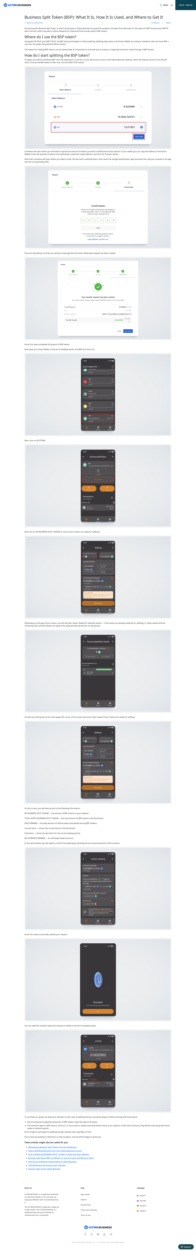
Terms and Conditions (89, 1210)
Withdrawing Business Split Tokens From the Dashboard (52, 1147)
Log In (181, 5)
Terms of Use (86, 1215)
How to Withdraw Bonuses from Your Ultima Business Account (55, 1151)
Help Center (85, 1194)
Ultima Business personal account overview (46, 1165)
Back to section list (35, 23)
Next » (169, 23)
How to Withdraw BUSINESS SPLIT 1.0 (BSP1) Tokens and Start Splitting (58, 1154)
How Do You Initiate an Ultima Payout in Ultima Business (52, 1161)
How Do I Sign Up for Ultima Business (44, 1169)
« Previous (155, 23)
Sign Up (189, 5)
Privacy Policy (86, 1205)
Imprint (83, 1200)
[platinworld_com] (110, 1234)
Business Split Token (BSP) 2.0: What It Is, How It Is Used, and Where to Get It (61, 1158)
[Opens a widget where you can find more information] (186, 1247)
